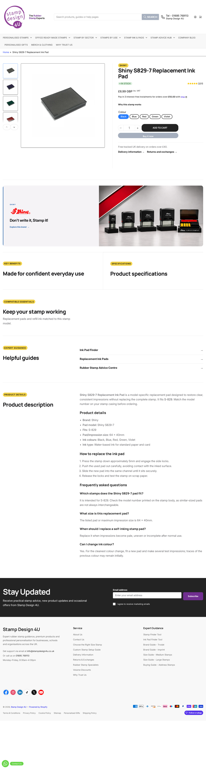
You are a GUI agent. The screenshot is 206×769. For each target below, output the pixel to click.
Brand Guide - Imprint (154, 649)
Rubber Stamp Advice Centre (141, 367)
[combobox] (106, 17)
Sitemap (57, 713)
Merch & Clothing (41, 45)
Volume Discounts (82, 670)
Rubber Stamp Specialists (85, 665)
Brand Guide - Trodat (153, 644)
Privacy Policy (29, 713)
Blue (134, 116)
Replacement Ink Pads (141, 359)
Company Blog (186, 37)
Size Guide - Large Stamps (156, 659)
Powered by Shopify (38, 707)
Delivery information (131, 151)
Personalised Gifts (16, 45)
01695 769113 (22, 655)
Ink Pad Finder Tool (152, 639)
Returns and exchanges (162, 151)
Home (6, 52)
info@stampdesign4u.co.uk (40, 651)
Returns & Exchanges (83, 659)
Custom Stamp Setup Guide (86, 649)
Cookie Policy (45, 713)
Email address (120, 590)
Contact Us (78, 639)
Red (144, 116)
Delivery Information (83, 654)
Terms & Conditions (11, 713)
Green (155, 116)
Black (123, 116)
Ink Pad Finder (141, 350)
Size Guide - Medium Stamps (157, 654)
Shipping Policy (90, 713)
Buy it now (148, 136)
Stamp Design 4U (18, 707)
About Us (77, 634)
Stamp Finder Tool (152, 634)
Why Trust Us (64, 45)
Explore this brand (19, 227)
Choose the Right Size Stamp (87, 644)
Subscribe (193, 596)
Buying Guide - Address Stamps (159, 665)
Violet (167, 116)
